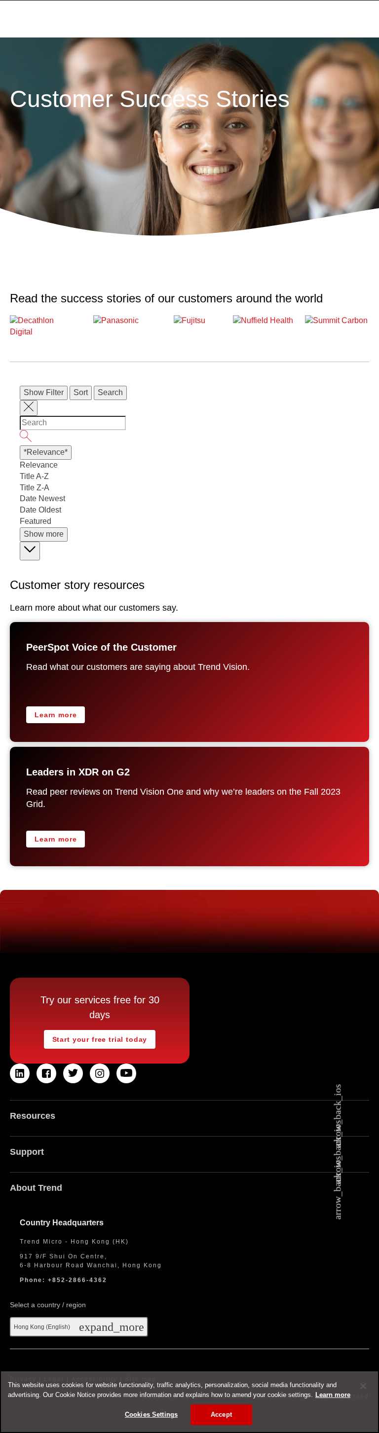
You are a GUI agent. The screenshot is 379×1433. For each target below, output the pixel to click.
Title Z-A (34, 487)
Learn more (55, 715)
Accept (221, 1414)
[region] (189, 1401)
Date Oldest (40, 510)
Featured (35, 521)
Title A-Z (34, 476)
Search (110, 392)
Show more (44, 534)
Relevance (39, 465)
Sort (81, 392)
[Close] (363, 1386)
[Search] (189, 437)
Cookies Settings (151, 1414)
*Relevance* (46, 452)
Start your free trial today (100, 1039)
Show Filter (44, 392)
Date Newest (42, 498)
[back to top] (30, 551)
